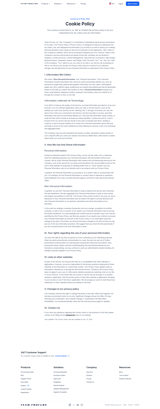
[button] (47, 3)
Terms (125, 405)
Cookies (136, 405)
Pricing (83, 4)
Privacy (130, 405)
